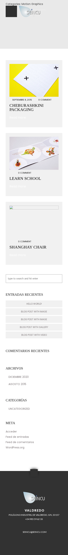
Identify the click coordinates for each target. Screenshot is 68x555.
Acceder (11, 431)
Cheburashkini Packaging (26, 107)
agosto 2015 (17, 384)
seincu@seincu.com (34, 532)
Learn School (25, 178)
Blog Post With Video (34, 334)
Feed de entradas (17, 437)
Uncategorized (19, 409)
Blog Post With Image (34, 311)
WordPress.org (15, 447)
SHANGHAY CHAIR (27, 247)
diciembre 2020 (18, 377)
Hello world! (34, 303)
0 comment (44, 99)
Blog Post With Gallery (34, 327)
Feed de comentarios (20, 442)
